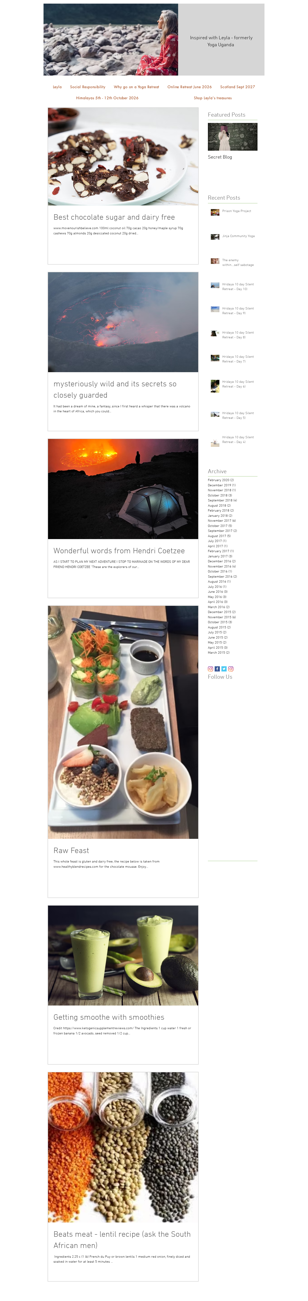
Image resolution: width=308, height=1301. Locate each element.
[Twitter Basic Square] (224, 668)
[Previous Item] (215, 137)
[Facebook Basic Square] (217, 668)
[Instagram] (210, 668)
